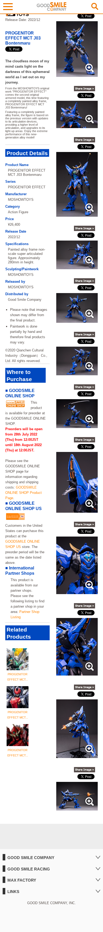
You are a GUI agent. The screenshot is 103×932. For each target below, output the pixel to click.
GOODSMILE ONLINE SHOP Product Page (23, 492)
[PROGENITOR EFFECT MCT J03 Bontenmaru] (77, 74)
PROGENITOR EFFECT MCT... (17, 677)
